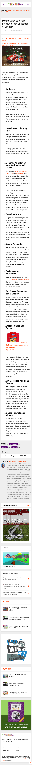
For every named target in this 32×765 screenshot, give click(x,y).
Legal (17, 750)
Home (4, 747)
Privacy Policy (6, 750)
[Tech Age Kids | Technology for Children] (15, 5)
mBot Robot (25, 279)
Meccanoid (19, 174)
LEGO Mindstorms (11, 279)
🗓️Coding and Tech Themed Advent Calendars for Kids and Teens (15, 520)
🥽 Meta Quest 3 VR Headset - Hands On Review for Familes (16, 536)
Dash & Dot (9, 174)
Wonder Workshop (18, 10)
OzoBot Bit (23, 171)
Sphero (10, 10)
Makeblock (27, 10)
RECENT (7, 602)
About (17, 747)
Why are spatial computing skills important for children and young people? (18, 609)
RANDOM (8, 669)
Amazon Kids (4, 12)
